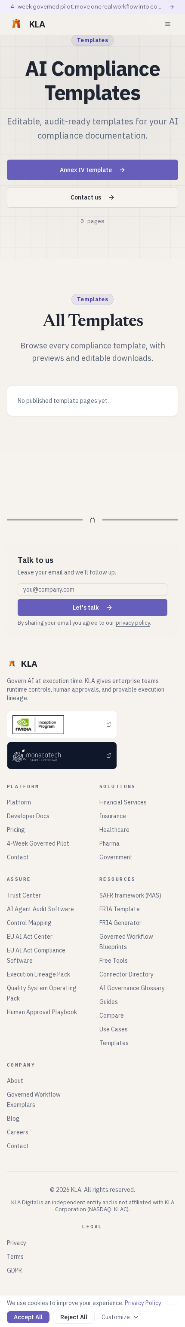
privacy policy (133, 622)
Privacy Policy (143, 1303)
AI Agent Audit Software (40, 909)
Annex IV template (86, 170)
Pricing (16, 830)
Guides (108, 1002)
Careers (17, 1132)
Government (116, 857)
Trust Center (24, 895)
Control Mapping (29, 923)
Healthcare (114, 830)
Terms (15, 1256)
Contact (18, 857)
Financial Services (123, 802)
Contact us (86, 197)
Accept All (28, 1317)
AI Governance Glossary (132, 988)
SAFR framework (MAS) (130, 895)
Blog (13, 1118)
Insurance (112, 816)
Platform (19, 802)
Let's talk (86, 607)
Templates (114, 1043)
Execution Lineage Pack (38, 974)
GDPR (14, 1270)
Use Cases (113, 1029)
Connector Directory (126, 974)
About (15, 1081)
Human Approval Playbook (42, 1012)
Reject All (73, 1317)
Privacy (16, 1243)
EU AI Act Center (29, 936)
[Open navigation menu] (167, 24)
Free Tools (113, 960)
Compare (111, 1015)
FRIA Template (119, 909)
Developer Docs (28, 816)
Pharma (109, 843)
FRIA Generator (120, 923)
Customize (116, 1317)
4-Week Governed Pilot (38, 843)
